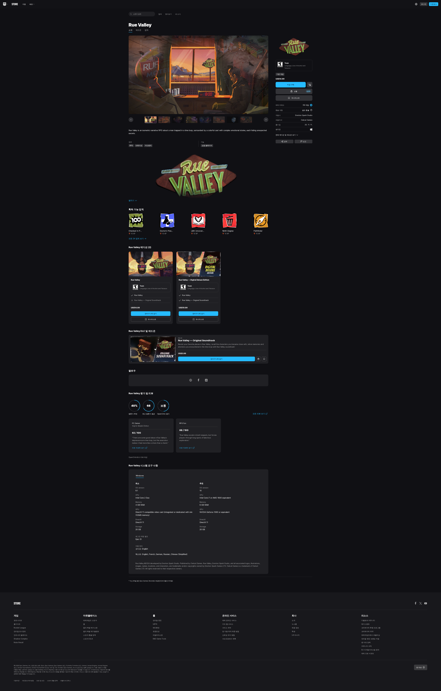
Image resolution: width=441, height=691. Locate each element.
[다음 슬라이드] (266, 119)
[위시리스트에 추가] (264, 359)
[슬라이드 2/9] (164, 119)
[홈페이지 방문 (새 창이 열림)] (190, 380)
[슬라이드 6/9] (219, 119)
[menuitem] (160, 14)
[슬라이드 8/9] (246, 119)
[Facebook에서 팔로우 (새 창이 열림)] (198, 380)
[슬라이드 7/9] (233, 119)
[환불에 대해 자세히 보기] (311, 110)
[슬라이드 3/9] (178, 119)
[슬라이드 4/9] (192, 119)
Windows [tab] (140, 475)
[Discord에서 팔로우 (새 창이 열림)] (206, 380)
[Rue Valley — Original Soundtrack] (152, 349)
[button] (198, 200)
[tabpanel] (198, 504)
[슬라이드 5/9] (205, 119)
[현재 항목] (151, 119)
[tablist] (198, 475)
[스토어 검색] (131, 14)
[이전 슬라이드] (131, 119)
